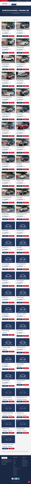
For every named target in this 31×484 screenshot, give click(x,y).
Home (14, 8)
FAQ (23, 2)
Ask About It (11, 401)
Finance (13, 2)
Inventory (10, 2)
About (26, 2)
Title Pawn (20, 2)
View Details (5, 52)
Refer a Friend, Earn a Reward (16, 468)
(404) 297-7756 (24, 459)
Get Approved (14, 4)
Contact (10, 4)
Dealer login (15, 482)
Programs (16, 2)
